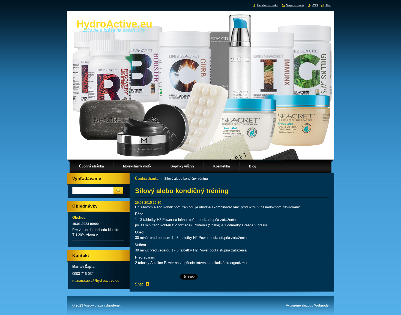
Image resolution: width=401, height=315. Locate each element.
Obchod (79, 217)
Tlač (328, 5)
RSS (315, 5)
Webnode (321, 305)
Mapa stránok (295, 5)
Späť (139, 284)
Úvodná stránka (146, 178)
